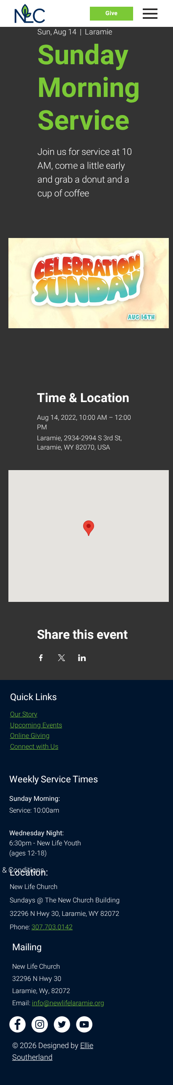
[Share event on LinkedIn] (82, 657)
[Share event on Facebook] (41, 657)
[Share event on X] (62, 657)
